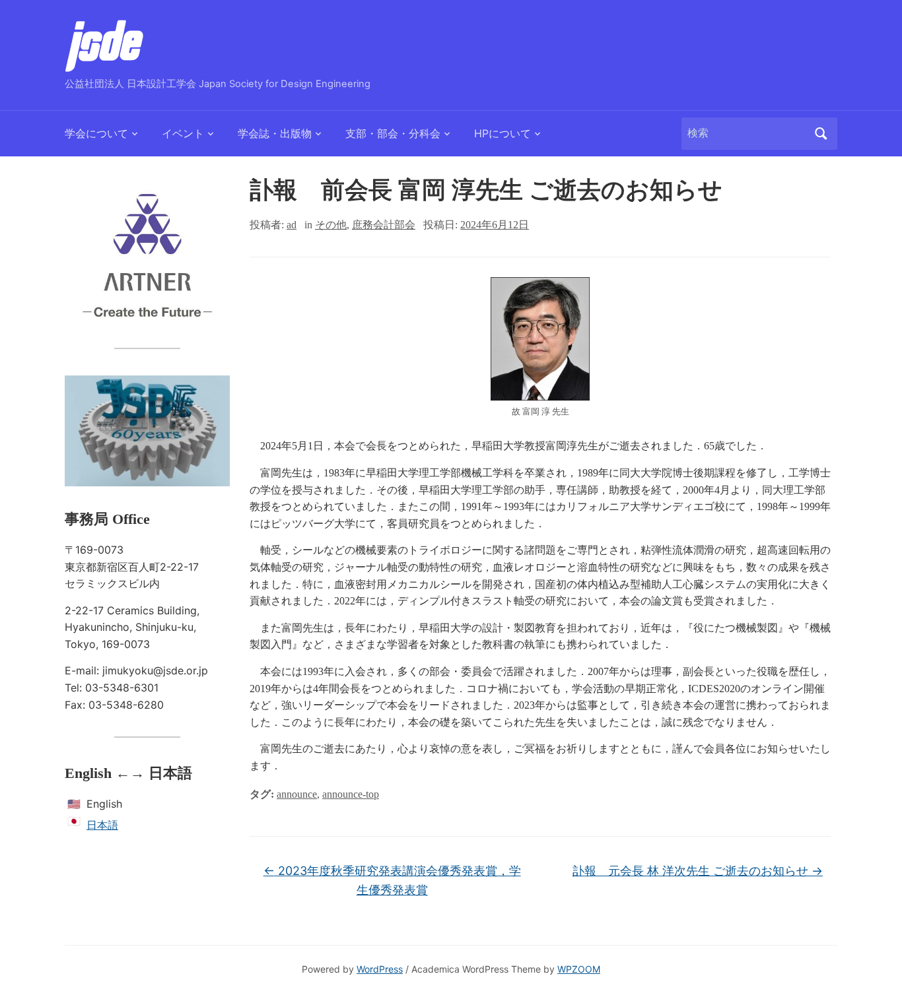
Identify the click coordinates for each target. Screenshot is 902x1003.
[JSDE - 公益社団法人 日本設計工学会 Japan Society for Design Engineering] (104, 44)
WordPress (380, 969)
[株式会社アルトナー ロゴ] (147, 254)
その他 (331, 224)
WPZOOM (578, 969)
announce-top (350, 794)
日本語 (102, 824)
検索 (821, 133)
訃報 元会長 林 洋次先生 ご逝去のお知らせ (697, 871)
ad (291, 224)
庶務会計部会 (383, 224)
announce (297, 794)
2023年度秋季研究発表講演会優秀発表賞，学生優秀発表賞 (392, 880)
